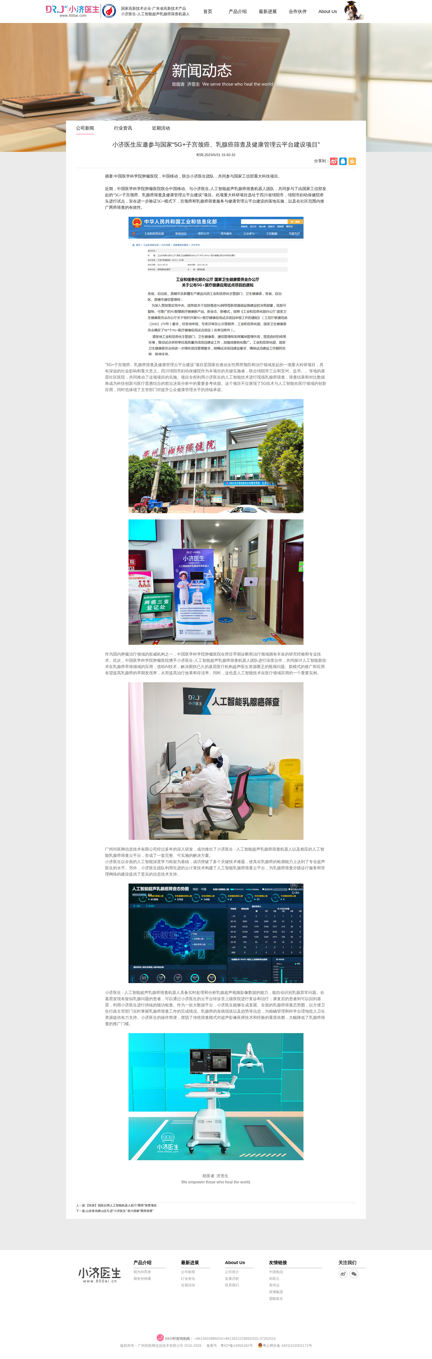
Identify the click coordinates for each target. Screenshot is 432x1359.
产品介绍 (238, 11)
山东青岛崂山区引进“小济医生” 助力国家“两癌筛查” (120, 1211)
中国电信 (276, 1272)
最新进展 (268, 11)
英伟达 (274, 1285)
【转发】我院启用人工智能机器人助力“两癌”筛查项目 (121, 1205)
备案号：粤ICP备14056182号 (229, 1346)
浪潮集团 (276, 1292)
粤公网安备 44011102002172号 (287, 1346)
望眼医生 (276, 1299)
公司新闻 (85, 128)
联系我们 (232, 1285)
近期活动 (161, 128)
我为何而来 (142, 1272)
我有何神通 (142, 1279)
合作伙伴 (298, 11)
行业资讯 (123, 128)
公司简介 (232, 1272)
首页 (207, 11)
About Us (327, 11)
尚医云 (274, 1279)
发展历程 (232, 1279)
